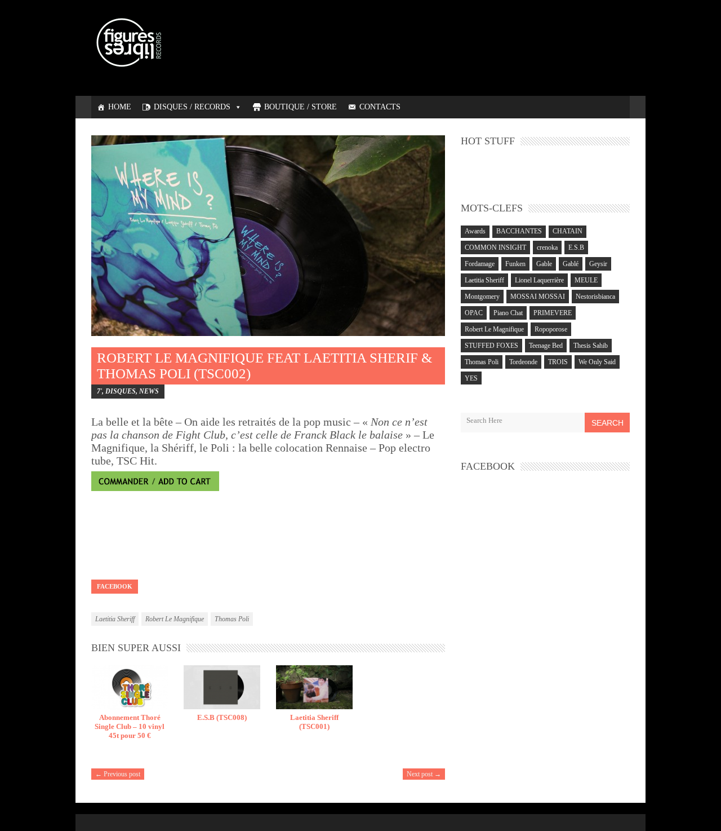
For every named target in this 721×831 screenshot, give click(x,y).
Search (607, 422)
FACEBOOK (114, 586)
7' (99, 391)
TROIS (558, 362)
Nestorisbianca (595, 296)
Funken (515, 264)
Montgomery (482, 296)
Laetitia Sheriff (115, 619)
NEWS (149, 391)
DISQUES (120, 391)
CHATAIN (567, 231)
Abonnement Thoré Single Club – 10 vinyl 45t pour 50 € (129, 726)
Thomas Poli (232, 619)
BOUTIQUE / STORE (300, 107)
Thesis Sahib (590, 346)
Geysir (598, 264)
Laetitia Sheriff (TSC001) (314, 722)
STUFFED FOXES (491, 346)
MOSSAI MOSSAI (537, 296)
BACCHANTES (519, 231)
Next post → (424, 774)
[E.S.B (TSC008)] (222, 687)
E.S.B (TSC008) (222, 717)
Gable (544, 264)
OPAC (474, 313)
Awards (475, 231)
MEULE (586, 280)
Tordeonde (523, 362)
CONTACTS (379, 107)
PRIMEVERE (552, 313)
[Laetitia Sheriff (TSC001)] (314, 687)
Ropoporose (551, 329)
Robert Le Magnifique (174, 619)
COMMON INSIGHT (495, 247)
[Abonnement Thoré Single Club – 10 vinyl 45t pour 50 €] (129, 687)
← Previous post (117, 774)
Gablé (570, 264)
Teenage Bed (546, 346)
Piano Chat (508, 313)
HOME (119, 107)
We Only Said (597, 362)
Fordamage (480, 264)
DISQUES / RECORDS (192, 107)
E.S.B (576, 247)
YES (471, 378)
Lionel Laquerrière (539, 280)
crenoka (547, 247)
